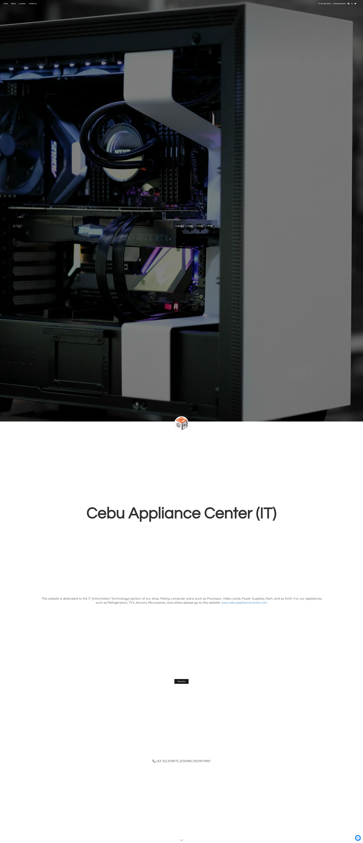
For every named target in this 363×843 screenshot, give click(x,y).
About (13, 4)
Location (22, 4)
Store (6, 4)
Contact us (33, 4)
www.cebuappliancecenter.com (244, 602)
